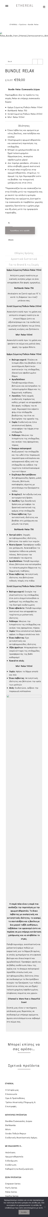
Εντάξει (24, 1212)
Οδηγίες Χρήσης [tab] (24, 253)
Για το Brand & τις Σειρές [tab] (24, 264)
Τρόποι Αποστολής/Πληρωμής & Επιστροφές (20, 1104)
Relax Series (11, 1191)
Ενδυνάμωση (11, 1160)
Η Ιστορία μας (12, 1090)
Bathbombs (10, 1125)
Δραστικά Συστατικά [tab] (24, 258)
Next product (40, 61)
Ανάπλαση (10, 1152)
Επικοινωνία (11, 1094)
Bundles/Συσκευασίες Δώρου (18, 1121)
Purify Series (11, 1187)
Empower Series (12, 1183)
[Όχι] (45, 1207)
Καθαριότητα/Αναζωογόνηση (19, 1168)
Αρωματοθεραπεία (14, 1156)
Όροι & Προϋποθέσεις (15, 1098)
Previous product (35, 61)
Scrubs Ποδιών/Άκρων (15, 1133)
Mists (8, 1129)
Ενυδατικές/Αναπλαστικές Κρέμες (21, 1137)
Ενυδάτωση (10, 1164)
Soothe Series (12, 1196)
